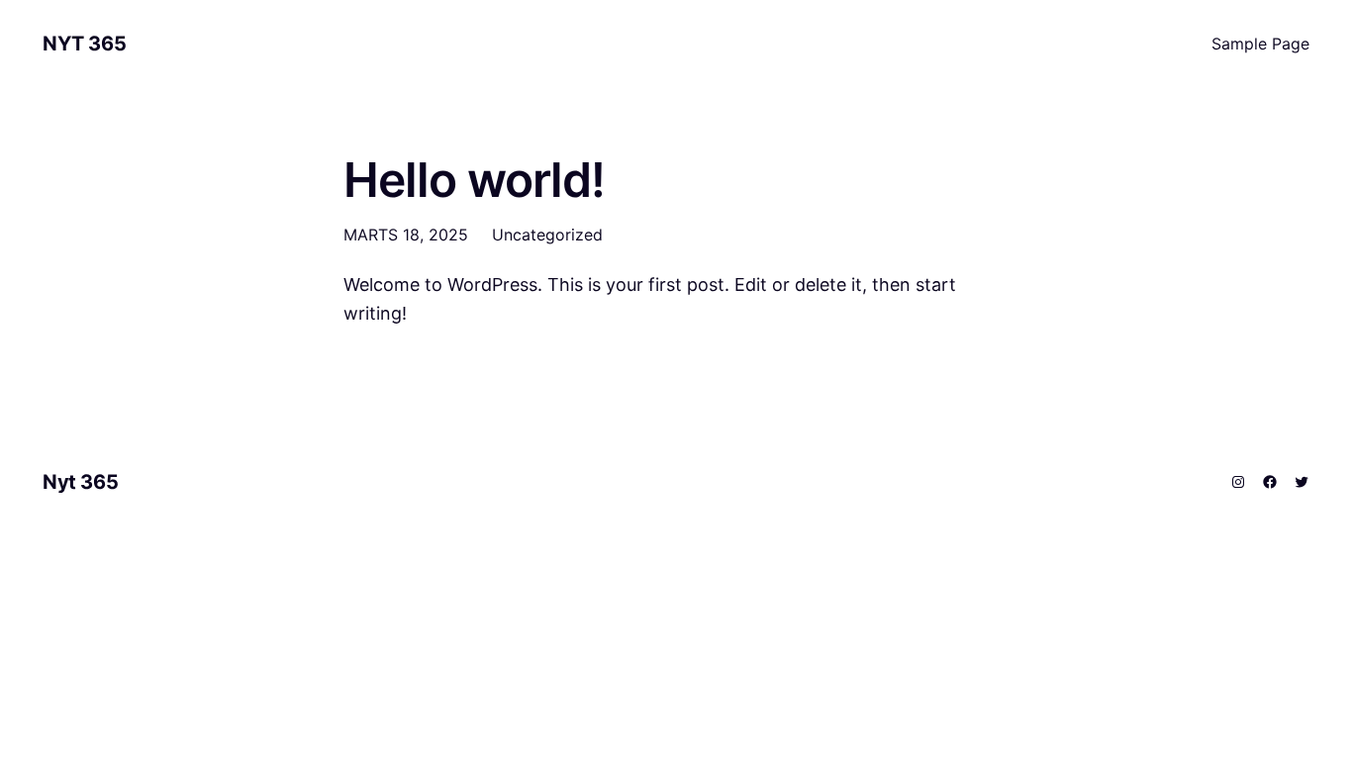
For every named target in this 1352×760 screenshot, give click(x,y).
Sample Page (1260, 43)
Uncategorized (547, 234)
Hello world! (474, 179)
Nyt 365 (84, 43)
